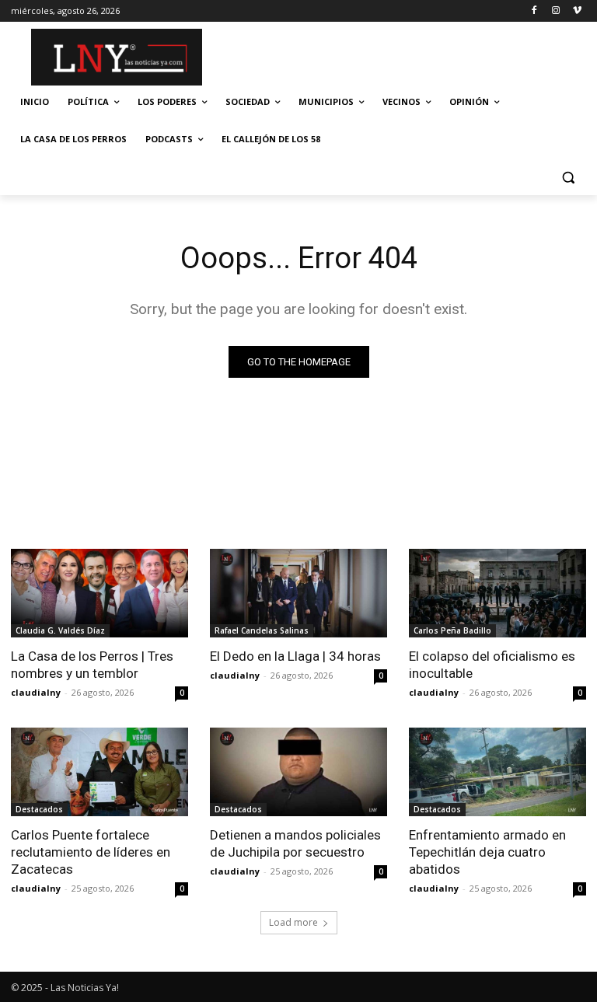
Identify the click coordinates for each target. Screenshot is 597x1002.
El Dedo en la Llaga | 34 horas (295, 656)
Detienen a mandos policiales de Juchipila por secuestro (295, 843)
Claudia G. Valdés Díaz (60, 630)
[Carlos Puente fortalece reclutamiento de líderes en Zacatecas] (99, 772)
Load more (293, 922)
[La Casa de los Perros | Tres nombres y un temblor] (99, 593)
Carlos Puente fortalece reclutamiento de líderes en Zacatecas (90, 852)
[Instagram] (555, 11)
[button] (568, 177)
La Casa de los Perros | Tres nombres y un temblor (92, 664)
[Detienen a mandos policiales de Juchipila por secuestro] (298, 772)
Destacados (39, 809)
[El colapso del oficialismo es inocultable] (497, 593)
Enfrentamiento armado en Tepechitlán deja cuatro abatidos (487, 852)
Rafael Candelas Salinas (262, 630)
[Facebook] (534, 11)
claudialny (36, 692)
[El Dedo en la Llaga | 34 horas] (298, 593)
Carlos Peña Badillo (452, 630)
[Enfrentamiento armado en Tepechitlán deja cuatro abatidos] (497, 772)
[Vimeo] (577, 11)
